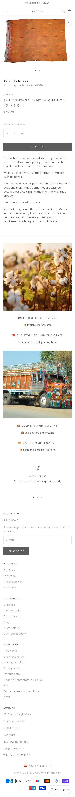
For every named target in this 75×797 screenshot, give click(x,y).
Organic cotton (13, 582)
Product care (11, 674)
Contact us (10, 651)
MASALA (8, 94)
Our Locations (12, 616)
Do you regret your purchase (21, 691)
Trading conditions (15, 662)
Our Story (9, 570)
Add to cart (37, 146)
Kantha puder (21, 81)
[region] (37, 479)
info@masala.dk (13, 748)
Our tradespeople (14, 633)
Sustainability (11, 628)
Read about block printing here (37, 342)
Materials (9, 605)
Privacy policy (12, 668)
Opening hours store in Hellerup (23, 680)
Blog (6, 622)
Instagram (10, 587)
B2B (5, 685)
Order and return (13, 656)
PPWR (6, 697)
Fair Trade (9, 576)
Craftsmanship (12, 610)
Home (7, 81)
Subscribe (16, 551)
